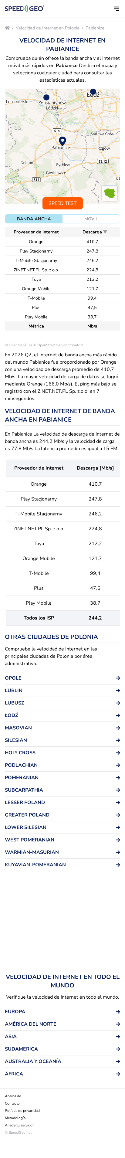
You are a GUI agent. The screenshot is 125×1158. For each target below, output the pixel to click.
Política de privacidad (22, 1110)
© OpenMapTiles (18, 345)
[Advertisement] (62, 923)
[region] (62, 146)
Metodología (15, 1118)
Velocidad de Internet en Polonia (47, 28)
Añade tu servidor (19, 1125)
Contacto (12, 1103)
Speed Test (63, 203)
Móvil (91, 219)
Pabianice (95, 28)
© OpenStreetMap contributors (58, 345)
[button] (116, 8)
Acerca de (13, 1096)
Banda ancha (34, 219)
